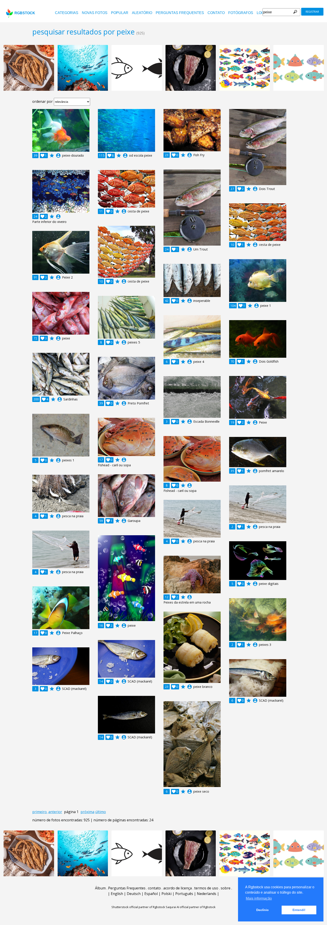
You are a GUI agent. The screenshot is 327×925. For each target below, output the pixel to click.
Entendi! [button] (299, 910)
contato (216, 13)
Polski (166, 893)
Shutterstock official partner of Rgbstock (138, 907)
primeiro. (39, 811)
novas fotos (94, 13)
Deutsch (134, 893)
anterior (55, 811)
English (117, 893)
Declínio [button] (262, 910)
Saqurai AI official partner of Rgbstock (191, 907)
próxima (87, 811)
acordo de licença (177, 888)
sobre (225, 888)
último (100, 811)
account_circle (58, 155)
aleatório (142, 13)
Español (151, 893)
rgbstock (24, 13)
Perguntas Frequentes (180, 13)
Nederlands (206, 893)
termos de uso (206, 888)
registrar (312, 12)
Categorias (66, 13)
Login (262, 13)
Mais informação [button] (259, 898)
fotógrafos (240, 13)
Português (184, 893)
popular (119, 13)
